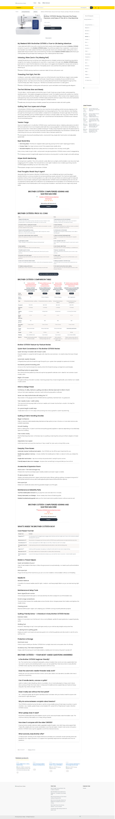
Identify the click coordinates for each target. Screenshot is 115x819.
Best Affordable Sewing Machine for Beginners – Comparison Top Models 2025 (58, 793)
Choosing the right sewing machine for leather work (59, 809)
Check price (34, 770)
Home (35, 2)
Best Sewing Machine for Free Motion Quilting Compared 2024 (58, 797)
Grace (86, 51)
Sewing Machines (25, 11)
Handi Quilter (88, 54)
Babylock (87, 27)
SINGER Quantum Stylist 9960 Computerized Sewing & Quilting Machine (71, 289)
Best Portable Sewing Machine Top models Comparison (58, 789)
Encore (87, 45)
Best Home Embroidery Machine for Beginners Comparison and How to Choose (58, 802)
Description (48, 38)
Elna (86, 42)
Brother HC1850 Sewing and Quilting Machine (58, 289)
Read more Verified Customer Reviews (48, 274)
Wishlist (84, 788)
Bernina (87, 33)
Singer (87, 74)
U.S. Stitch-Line (88, 80)
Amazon (53, 28)
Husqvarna (88, 57)
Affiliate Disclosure (46, 2)
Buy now (17, 772)
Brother (35, 11)
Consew (87, 39)
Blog (39, 2)
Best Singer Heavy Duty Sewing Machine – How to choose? (57, 806)
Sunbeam (87, 77)
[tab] (48, 39)
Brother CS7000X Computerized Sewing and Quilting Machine (30, 289)
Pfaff (86, 71)
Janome (87, 59)
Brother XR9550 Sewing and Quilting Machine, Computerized (45, 289)
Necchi (87, 68)
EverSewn (87, 48)
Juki (86, 62)
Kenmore (87, 65)
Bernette (87, 30)
